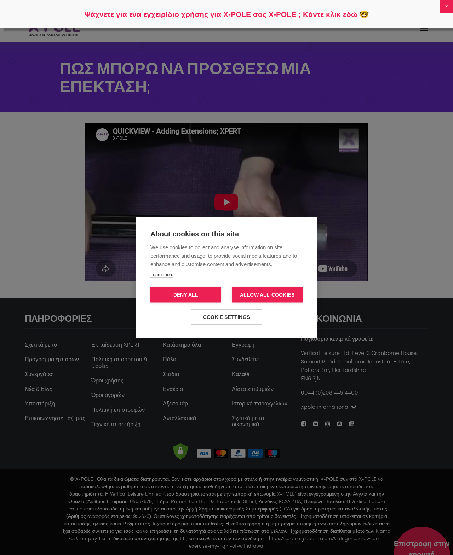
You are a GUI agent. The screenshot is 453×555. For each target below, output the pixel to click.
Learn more (161, 274)
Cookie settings (226, 317)
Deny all (186, 295)
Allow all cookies (267, 295)
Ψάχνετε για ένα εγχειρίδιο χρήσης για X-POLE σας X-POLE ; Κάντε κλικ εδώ (221, 14)
